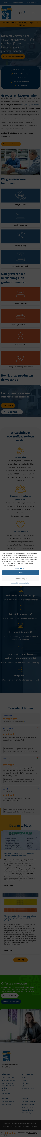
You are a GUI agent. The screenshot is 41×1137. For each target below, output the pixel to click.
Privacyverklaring (24, 583)
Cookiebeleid (14, 583)
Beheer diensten (19, 568)
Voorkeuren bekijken (20, 579)
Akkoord (20, 573)
